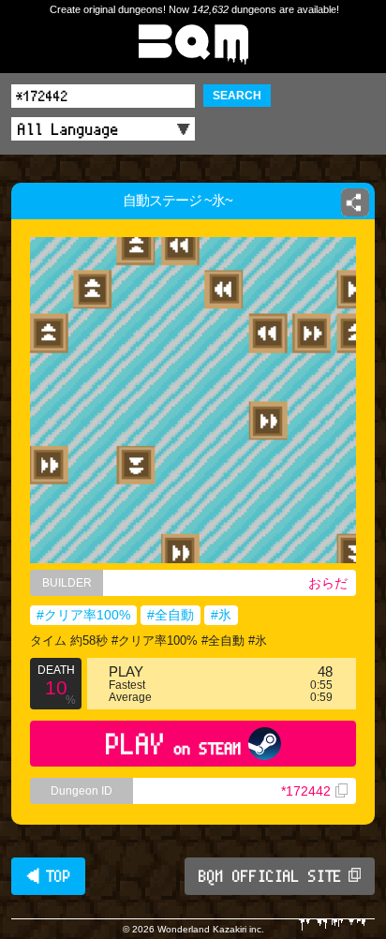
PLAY (174, 743)
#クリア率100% (83, 614)
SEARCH (237, 95)
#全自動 (170, 614)
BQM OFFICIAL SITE (270, 876)
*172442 (306, 790)
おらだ (328, 582)
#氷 (221, 614)
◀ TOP (48, 876)
